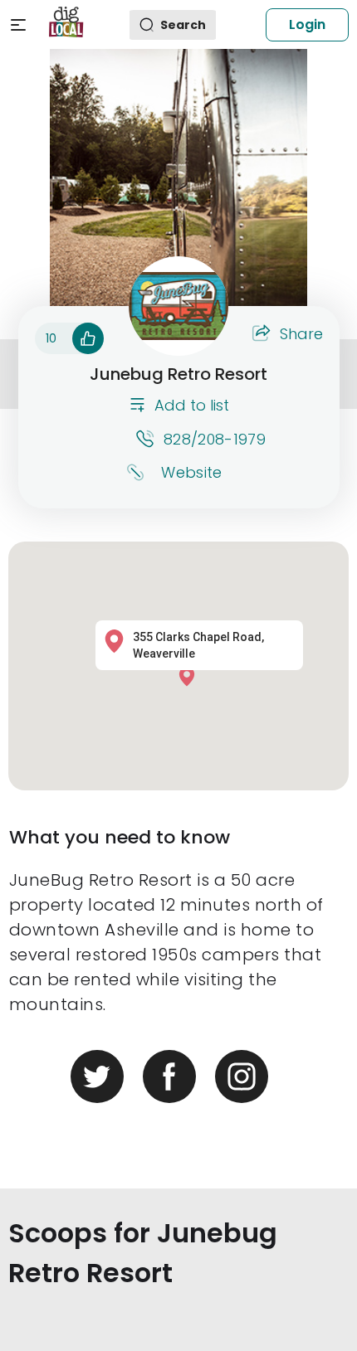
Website (191, 472)
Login (307, 24)
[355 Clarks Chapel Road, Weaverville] (190, 676)
